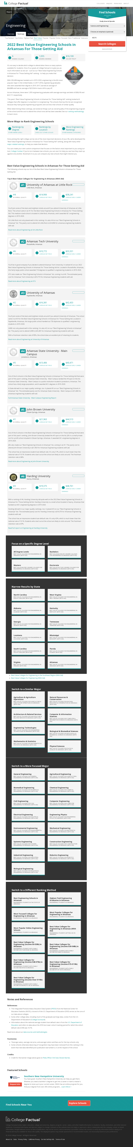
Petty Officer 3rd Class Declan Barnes (56, 1058)
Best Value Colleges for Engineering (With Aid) (28, 678)
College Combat (17, 151)
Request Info (15, 1084)
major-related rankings (15, 144)
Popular (45, 38)
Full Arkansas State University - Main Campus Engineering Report (32, 398)
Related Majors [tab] (33, 34)
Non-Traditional (74, 38)
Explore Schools (77, 1103)
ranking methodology (76, 111)
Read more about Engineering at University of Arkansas (28, 339)
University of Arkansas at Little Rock (49, 185)
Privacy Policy (22, 1139)
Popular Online (54, 38)
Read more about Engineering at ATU (22, 281)
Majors (109, 3)
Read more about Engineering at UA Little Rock (25, 230)
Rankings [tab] (21, 34)
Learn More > (66, 1087)
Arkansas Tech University (42, 241)
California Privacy (34, 1139)
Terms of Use (60, 1139)
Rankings (118, 3)
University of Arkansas (41, 292)
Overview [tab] (10, 34)
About (126, 3)
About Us (9, 1139)
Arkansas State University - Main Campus (47, 352)
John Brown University (41, 409)
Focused (64, 38)
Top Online (19, 38)
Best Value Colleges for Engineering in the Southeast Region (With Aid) (37, 675)
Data (15, 1139)
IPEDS (54, 1009)
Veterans (84, 38)
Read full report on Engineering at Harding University (27, 528)
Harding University (38, 476)
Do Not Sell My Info (47, 1139)
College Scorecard (38, 1020)
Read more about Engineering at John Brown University (28, 461)
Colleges (101, 3)
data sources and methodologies (35, 1032)
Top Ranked (9, 38)
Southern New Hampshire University (44, 1076)
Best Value (38, 38)
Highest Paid (28, 38)
